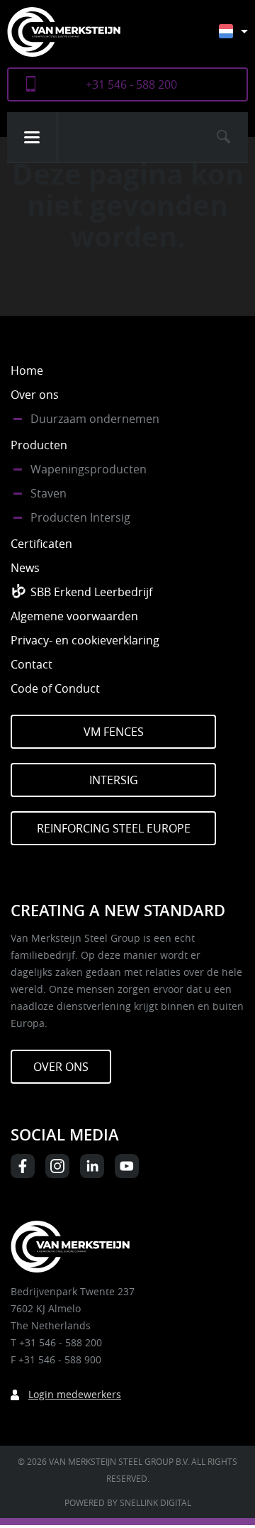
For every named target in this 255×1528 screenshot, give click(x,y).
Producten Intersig (80, 517)
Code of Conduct (55, 688)
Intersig (113, 780)
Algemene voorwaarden (74, 616)
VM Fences (114, 732)
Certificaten (41, 543)
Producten (39, 445)
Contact (31, 664)
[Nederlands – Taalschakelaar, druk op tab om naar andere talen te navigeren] (244, 38)
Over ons (35, 394)
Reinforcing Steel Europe (114, 828)
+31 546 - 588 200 (131, 84)
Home (27, 370)
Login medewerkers (74, 1394)
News (25, 568)
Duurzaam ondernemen (94, 419)
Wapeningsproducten (88, 469)
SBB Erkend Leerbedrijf (91, 592)
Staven (48, 493)
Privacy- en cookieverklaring (85, 640)
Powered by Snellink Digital (127, 1502)
